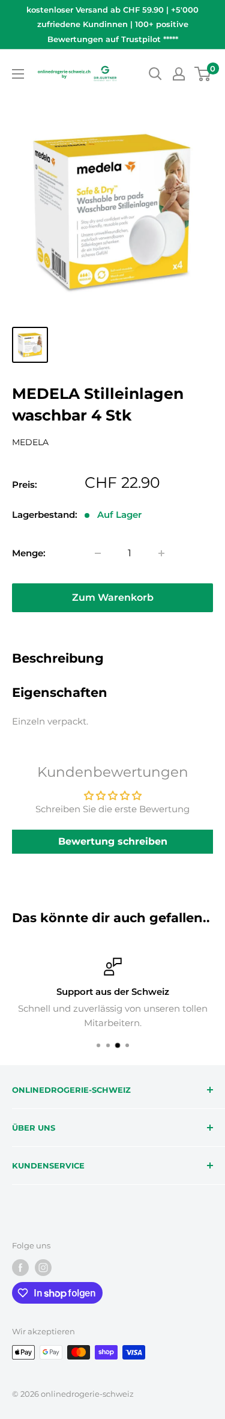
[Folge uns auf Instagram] (43, 1267)
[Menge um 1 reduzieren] (97, 553)
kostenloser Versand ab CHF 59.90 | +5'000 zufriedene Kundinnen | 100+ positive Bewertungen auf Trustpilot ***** (112, 24)
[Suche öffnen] (155, 74)
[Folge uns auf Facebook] (20, 1267)
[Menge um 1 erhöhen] (161, 553)
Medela (30, 442)
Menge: (29, 553)
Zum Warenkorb (113, 597)
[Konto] (179, 74)
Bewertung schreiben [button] (112, 841)
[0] (203, 74)
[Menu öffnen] (18, 74)
